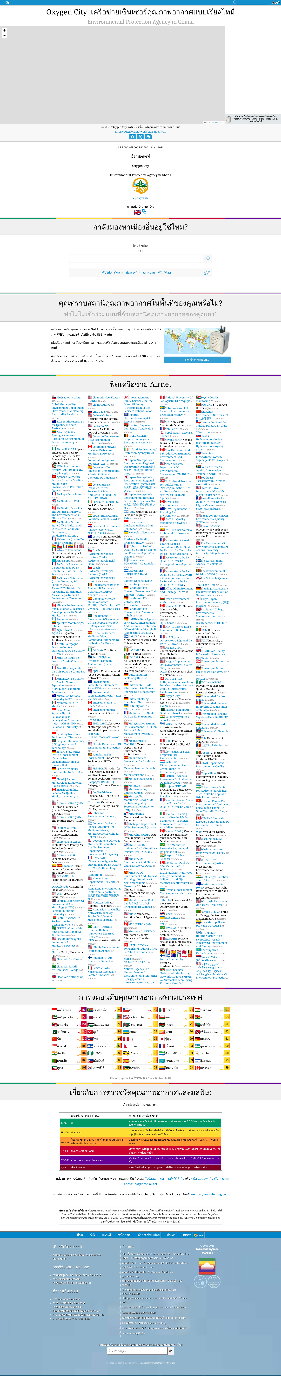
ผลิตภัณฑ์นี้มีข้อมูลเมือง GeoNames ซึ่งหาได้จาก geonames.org (148, 1274)
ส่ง (170, 1351)
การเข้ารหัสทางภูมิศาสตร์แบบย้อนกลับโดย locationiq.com (153, 1317)
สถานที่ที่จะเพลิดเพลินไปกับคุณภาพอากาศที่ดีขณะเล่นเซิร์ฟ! (154, 1328)
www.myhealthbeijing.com (209, 1194)
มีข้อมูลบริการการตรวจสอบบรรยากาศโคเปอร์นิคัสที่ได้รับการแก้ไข (154, 1300)
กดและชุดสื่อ (59, 1258)
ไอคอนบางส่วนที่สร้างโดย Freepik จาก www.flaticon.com (154, 1307)
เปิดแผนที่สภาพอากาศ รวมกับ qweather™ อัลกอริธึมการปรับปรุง (152, 1282)
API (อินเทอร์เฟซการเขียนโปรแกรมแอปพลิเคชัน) (79, 1314)
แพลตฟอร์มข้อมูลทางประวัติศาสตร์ (71, 1318)
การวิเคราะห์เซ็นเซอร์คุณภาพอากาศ (72, 1282)
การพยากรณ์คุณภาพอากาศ (67, 1306)
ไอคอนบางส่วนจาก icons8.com (139, 1312)
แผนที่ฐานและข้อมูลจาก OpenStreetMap (144, 1323)
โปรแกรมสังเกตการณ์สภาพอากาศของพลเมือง (146, 1289)
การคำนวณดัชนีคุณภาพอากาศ (69, 1303)
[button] (4, 30)
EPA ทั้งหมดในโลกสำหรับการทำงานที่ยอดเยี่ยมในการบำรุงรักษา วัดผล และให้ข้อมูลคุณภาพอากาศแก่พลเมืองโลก (156, 1256)
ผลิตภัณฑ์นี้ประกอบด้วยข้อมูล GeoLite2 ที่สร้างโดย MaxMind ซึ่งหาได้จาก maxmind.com (155, 1265)
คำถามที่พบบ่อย (65, 1290)
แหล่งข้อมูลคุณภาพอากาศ (66, 1299)
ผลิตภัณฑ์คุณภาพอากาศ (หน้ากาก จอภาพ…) (76, 1310)
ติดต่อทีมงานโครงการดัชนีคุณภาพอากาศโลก (76, 1254)
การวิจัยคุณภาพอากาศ (71, 1266)
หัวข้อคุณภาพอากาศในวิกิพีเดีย (164, 1178)
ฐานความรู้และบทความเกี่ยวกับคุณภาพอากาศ (77, 1275)
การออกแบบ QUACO (133, 1333)
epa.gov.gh (140, 198)
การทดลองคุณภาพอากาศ (66, 1278)
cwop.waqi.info (131, 1293)
